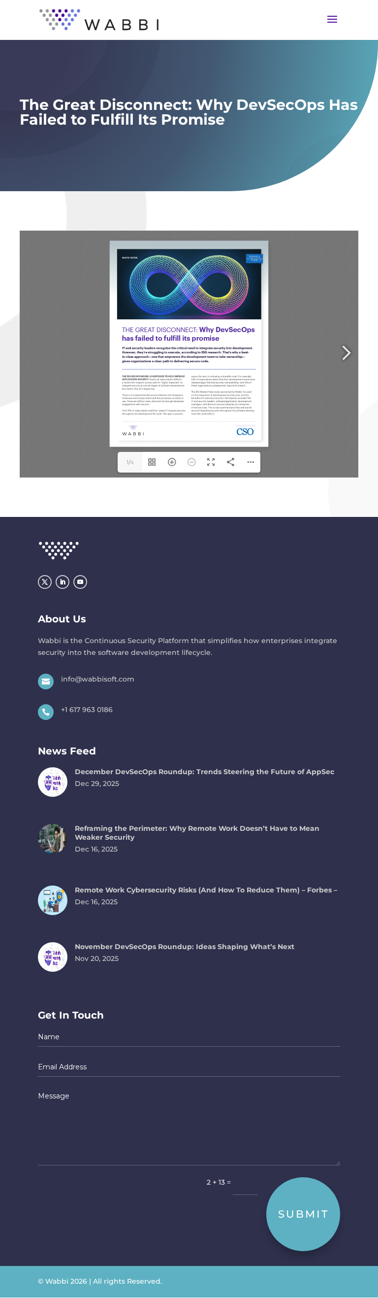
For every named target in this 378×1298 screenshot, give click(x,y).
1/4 (130, 462)
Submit (303, 1214)
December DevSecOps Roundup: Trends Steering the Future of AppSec (204, 771)
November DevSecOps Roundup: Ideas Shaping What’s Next (184, 946)
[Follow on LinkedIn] (62, 582)
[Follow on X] (45, 582)
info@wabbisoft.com (97, 679)
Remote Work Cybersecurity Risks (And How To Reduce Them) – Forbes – (206, 890)
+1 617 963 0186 (87, 709)
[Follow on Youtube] (80, 582)
